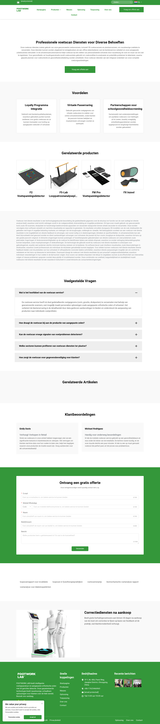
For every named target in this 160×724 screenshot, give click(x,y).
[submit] (130, 2)
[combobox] (26, 507)
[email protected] (26, 1)
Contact (74, 15)
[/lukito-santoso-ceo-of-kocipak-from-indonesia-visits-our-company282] (137, 683)
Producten (55, 10)
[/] (26, 675)
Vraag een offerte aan (131, 10)
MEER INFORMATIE (31, 175)
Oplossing (81, 10)
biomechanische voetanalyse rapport (123, 582)
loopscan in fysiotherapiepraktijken (68, 582)
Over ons (107, 10)
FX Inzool (129, 192)
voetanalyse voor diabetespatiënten (35, 587)
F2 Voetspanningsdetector (31, 194)
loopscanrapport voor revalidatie (34, 582)
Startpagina (41, 10)
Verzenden (80, 549)
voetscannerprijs (94, 582)
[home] (22, 9)
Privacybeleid (55, 720)
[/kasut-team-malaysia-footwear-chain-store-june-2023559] (128, 683)
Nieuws (69, 10)
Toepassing (94, 10)
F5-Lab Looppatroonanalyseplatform (63, 194)
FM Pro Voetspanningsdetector (96, 194)
